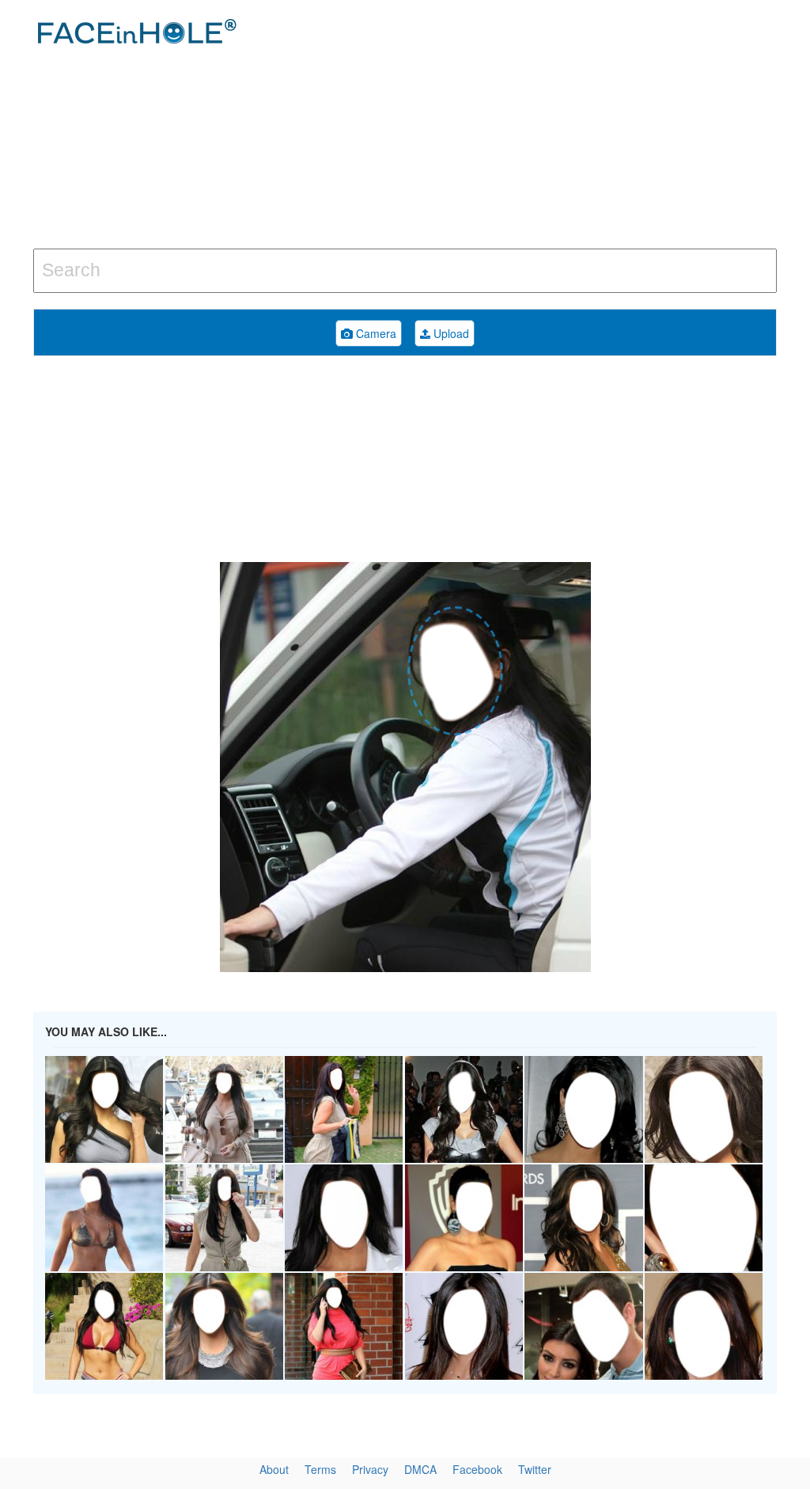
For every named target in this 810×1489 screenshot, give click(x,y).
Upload (449, 333)
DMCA (420, 1469)
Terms (320, 1469)
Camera (374, 333)
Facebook (477, 1469)
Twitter (534, 1469)
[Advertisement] (545, 126)
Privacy (370, 1469)
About (274, 1469)
